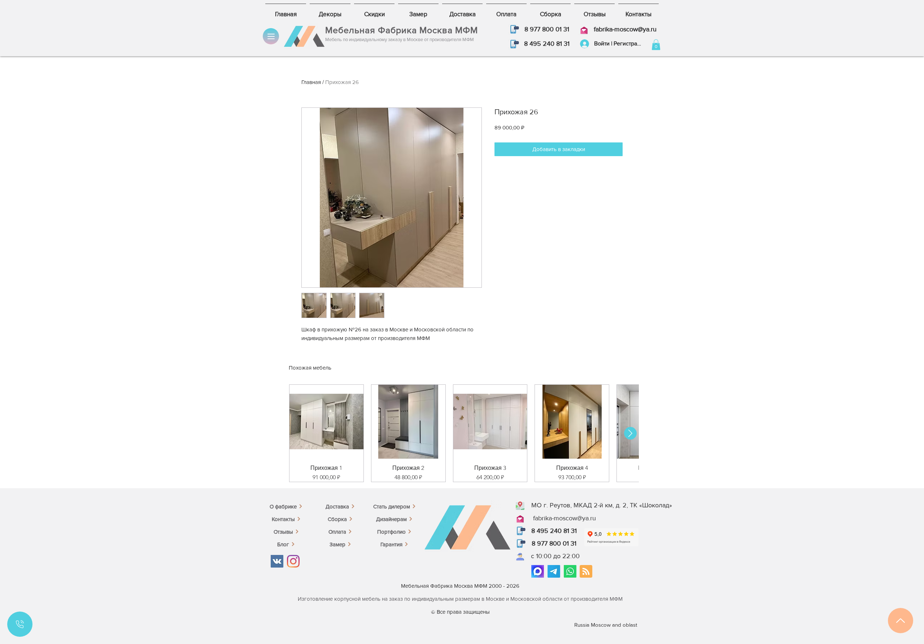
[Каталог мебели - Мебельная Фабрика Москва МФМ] (271, 36)
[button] (513, 29)
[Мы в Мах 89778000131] (537, 571)
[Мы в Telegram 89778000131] (554, 571)
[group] (462, 433)
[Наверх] (900, 620)
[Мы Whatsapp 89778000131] (570, 571)
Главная (311, 82)
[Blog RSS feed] (586, 571)
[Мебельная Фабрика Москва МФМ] (277, 561)
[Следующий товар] (630, 433)
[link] (656, 44)
